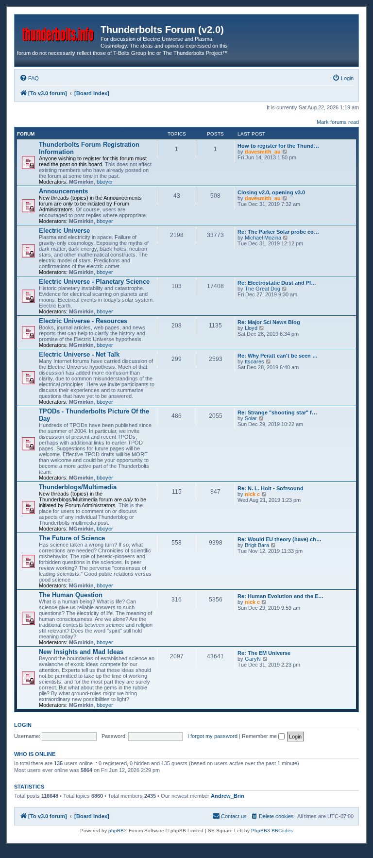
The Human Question (70, 595)
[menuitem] (29, 78)
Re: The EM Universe (263, 653)
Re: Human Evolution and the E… (280, 596)
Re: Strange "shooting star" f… (277, 412)
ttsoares (254, 361)
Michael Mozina (263, 237)
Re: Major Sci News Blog (268, 322)
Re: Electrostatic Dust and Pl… (276, 283)
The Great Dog (262, 289)
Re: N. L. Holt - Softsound (270, 488)
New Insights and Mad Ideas (81, 651)
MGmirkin (81, 182)
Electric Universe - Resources (83, 321)
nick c (252, 494)
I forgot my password (212, 736)
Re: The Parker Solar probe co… (278, 232)
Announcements (63, 191)
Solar (251, 418)
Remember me (260, 736)
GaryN (253, 659)
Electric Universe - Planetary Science (94, 281)
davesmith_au (263, 151)
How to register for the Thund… (278, 146)
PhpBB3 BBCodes (272, 830)
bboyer (105, 182)
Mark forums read (338, 122)
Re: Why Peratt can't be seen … (277, 356)
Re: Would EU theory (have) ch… (279, 539)
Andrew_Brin (227, 796)
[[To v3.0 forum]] (59, 32)
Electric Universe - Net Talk (79, 354)
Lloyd (251, 328)
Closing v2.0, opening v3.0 (271, 192)
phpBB (116, 830)
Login (23, 725)
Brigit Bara (257, 545)
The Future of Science (72, 538)
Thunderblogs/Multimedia (78, 487)
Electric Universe (64, 230)
